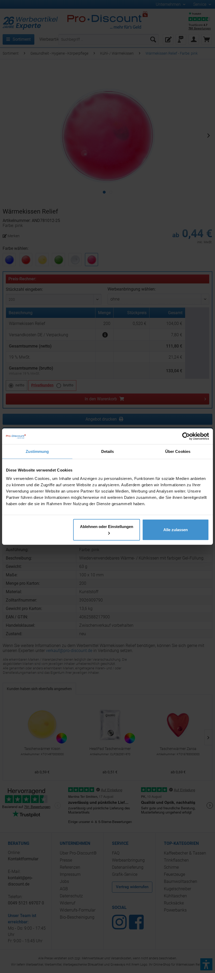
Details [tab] (107, 451)
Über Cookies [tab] (177, 451)
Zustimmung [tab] (37, 451)
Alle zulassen (175, 529)
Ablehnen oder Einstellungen (106, 526)
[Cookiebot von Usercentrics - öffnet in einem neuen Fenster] (186, 436)
